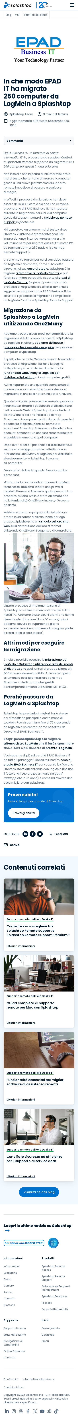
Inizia (45, 1320)
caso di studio (37, 269)
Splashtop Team (21, 114)
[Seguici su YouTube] (42, 1411)
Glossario (9, 1305)
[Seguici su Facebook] (28, 1411)
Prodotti (48, 1258)
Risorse (8, 1292)
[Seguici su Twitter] (35, 1411)
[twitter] (40, 834)
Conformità (11, 1379)
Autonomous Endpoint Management (56, 1288)
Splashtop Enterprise (54, 1296)
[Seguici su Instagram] (14, 1411)
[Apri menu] (72, 5)
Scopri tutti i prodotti (55, 1309)
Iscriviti (14, 845)
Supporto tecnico (15, 1328)
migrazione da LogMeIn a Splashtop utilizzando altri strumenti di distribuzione (38, 664)
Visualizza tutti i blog (39, 1192)
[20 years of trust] (42, 5)
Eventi (7, 1279)
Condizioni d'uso (14, 1387)
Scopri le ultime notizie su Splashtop (37, 1225)
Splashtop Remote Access (53, 1268)
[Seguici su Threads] (21, 1411)
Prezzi (45, 1341)
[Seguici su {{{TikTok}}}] (56, 1411)
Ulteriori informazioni (21, 946)
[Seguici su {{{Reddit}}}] (49, 1411)
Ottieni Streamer (14, 1351)
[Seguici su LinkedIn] (7, 1411)
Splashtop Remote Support (53, 1278)
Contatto (9, 1298)
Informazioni (13, 1258)
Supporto (11, 1320)
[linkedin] (25, 834)
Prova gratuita (24, 813)
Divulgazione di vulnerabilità (13, 1342)
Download (48, 1335)
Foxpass (47, 1303)
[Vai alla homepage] (18, 5)
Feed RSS (61, 834)
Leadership (10, 1273)
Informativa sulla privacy (38, 1379)
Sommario (15, 141)
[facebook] (33, 834)
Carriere (9, 1285)
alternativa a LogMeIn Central (37, 273)
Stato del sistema (15, 1335)
